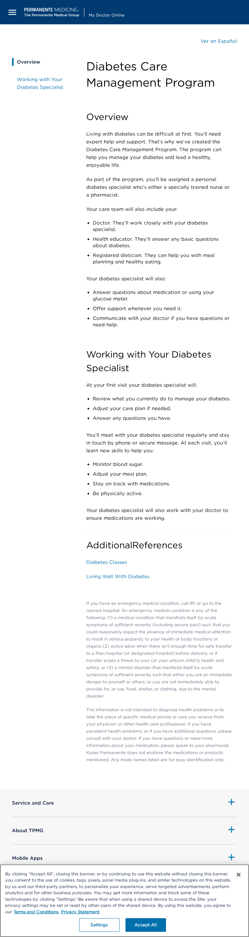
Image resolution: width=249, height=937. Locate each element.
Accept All (145, 924)
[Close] (238, 875)
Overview (28, 62)
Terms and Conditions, (36, 911)
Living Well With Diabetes (117, 576)
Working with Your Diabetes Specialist (40, 83)
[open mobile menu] (12, 12)
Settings (99, 924)
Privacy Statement (80, 911)
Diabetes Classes (106, 562)
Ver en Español (219, 41)
